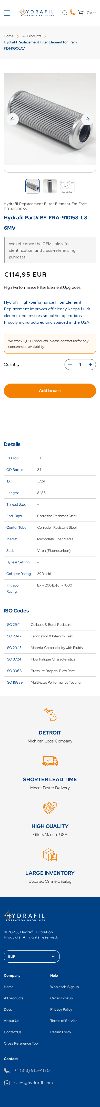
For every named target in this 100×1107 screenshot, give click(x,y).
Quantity (11, 364)
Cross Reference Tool (21, 1043)
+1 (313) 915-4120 (32, 1070)
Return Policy (60, 1032)
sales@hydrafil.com (33, 1082)
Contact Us (13, 1032)
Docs (8, 1009)
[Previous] (12, 119)
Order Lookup (61, 998)
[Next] (87, 119)
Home (9, 36)
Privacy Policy (61, 1009)
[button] (65, 12)
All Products (31, 36)
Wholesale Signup (64, 986)
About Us (11, 1020)
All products (13, 998)
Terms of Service (63, 1020)
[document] (50, 119)
